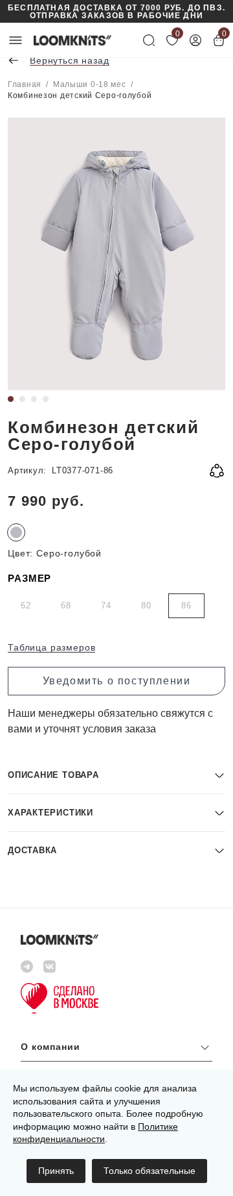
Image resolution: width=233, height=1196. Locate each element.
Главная (24, 84)
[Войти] (195, 40)
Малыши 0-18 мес (89, 84)
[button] (116, 774)
